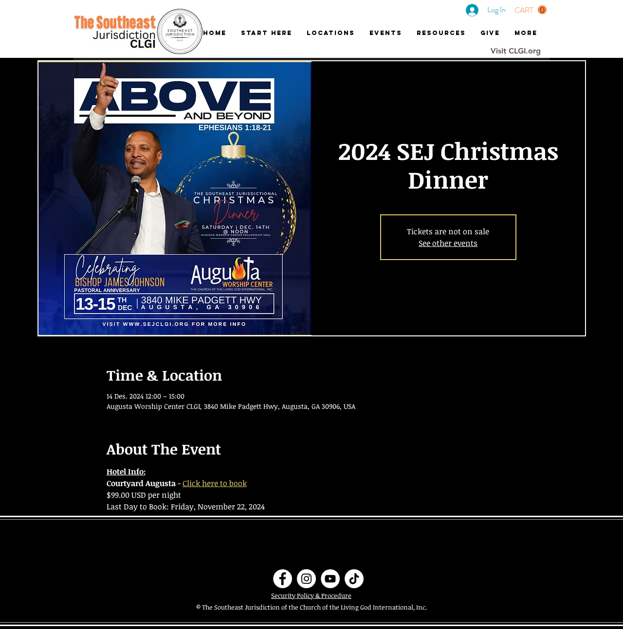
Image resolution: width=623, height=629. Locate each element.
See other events (448, 243)
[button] (530, 10)
